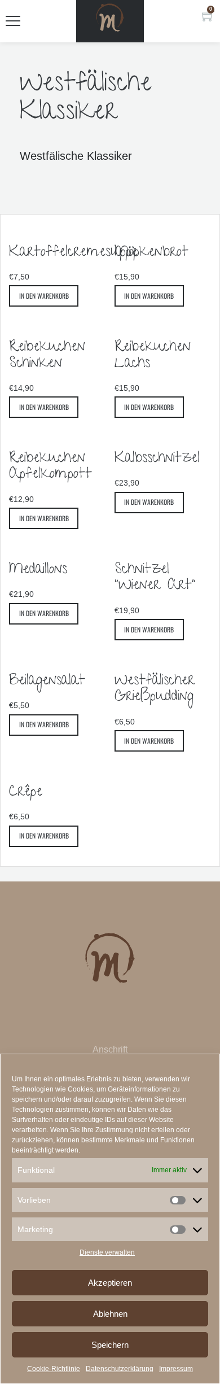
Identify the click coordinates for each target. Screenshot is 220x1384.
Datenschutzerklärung (119, 1369)
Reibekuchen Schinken (47, 356)
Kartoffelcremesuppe (73, 253)
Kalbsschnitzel (157, 459)
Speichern (110, 1345)
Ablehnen (110, 1313)
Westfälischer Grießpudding (155, 690)
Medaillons (38, 570)
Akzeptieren (110, 1282)
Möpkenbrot (151, 253)
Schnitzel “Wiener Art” (155, 578)
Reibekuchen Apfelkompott (50, 467)
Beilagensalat (47, 681)
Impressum (176, 1369)
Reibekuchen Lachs (153, 356)
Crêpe (25, 793)
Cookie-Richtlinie (53, 1369)
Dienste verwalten (107, 1252)
